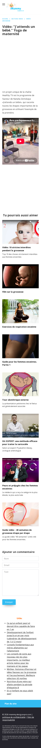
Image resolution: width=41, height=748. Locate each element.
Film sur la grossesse (12, 291)
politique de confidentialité (13, 717)
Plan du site (11, 703)
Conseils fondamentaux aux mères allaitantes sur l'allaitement (20, 647)
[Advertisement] (20, 59)
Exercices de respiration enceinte (19, 326)
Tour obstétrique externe (15, 399)
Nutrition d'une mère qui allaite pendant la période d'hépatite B (19, 684)
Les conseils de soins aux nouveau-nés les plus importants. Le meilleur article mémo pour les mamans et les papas (19, 659)
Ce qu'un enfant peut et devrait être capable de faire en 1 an (21, 626)
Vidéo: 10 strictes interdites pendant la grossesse (16, 249)
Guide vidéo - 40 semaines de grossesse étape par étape (17, 531)
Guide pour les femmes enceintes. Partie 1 (19, 363)
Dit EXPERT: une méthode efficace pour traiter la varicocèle (19, 443)
